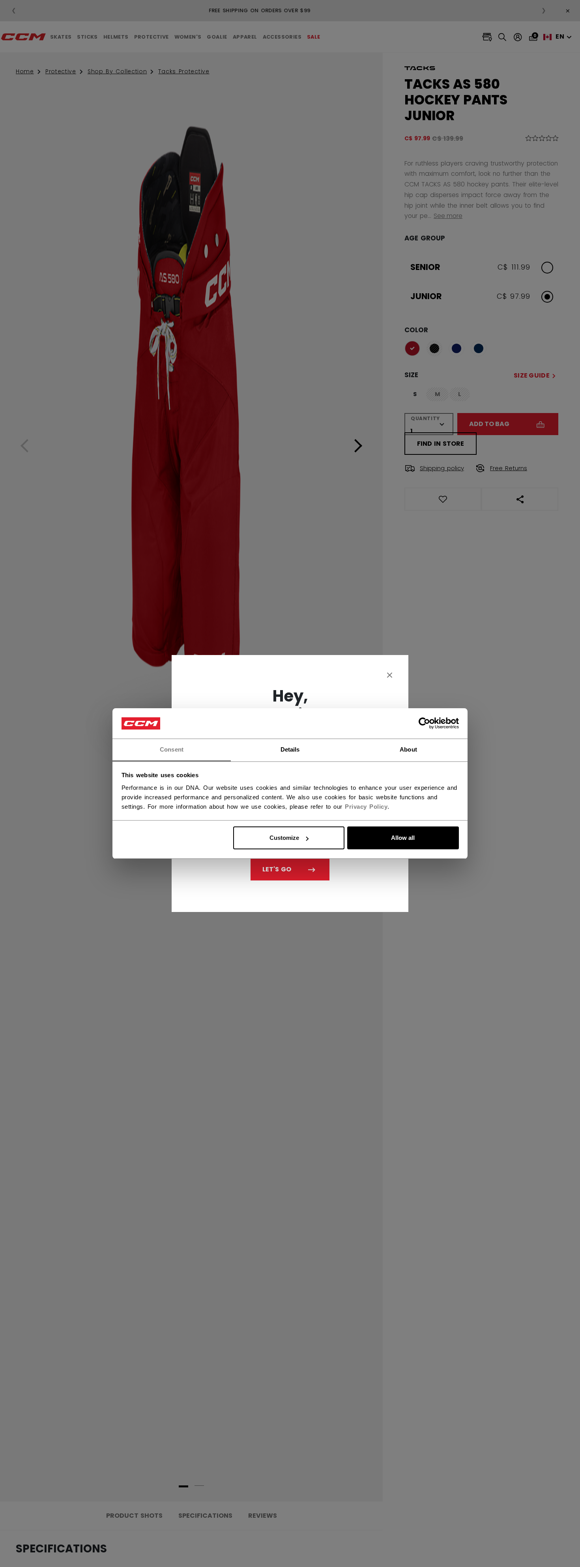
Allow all (403, 837)
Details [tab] (290, 749)
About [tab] (408, 749)
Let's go (276, 869)
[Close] (390, 675)
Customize (284, 837)
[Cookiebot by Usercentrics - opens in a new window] (424, 724)
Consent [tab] (171, 749)
